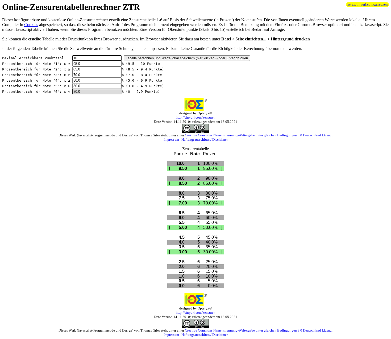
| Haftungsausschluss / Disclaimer (203, 139)
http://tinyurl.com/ (367, 4)
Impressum (171, 139)
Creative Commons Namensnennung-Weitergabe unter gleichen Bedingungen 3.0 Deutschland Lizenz (258, 135)
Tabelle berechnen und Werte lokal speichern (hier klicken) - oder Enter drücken (187, 58)
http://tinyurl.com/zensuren (195, 117)
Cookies (31, 24)
